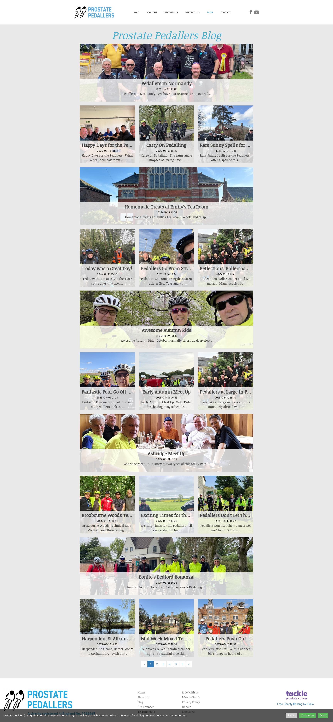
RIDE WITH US (171, 12)
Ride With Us (190, 692)
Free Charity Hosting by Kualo (295, 704)
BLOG (210, 12)
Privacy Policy (191, 702)
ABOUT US (151, 12)
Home (141, 692)
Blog (140, 702)
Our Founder (146, 707)
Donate (186, 707)
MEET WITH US (192, 12)
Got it (323, 715)
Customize (307, 715)
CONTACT (226, 12)
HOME (136, 12)
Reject (291, 715)
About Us (143, 697)
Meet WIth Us (191, 697)
